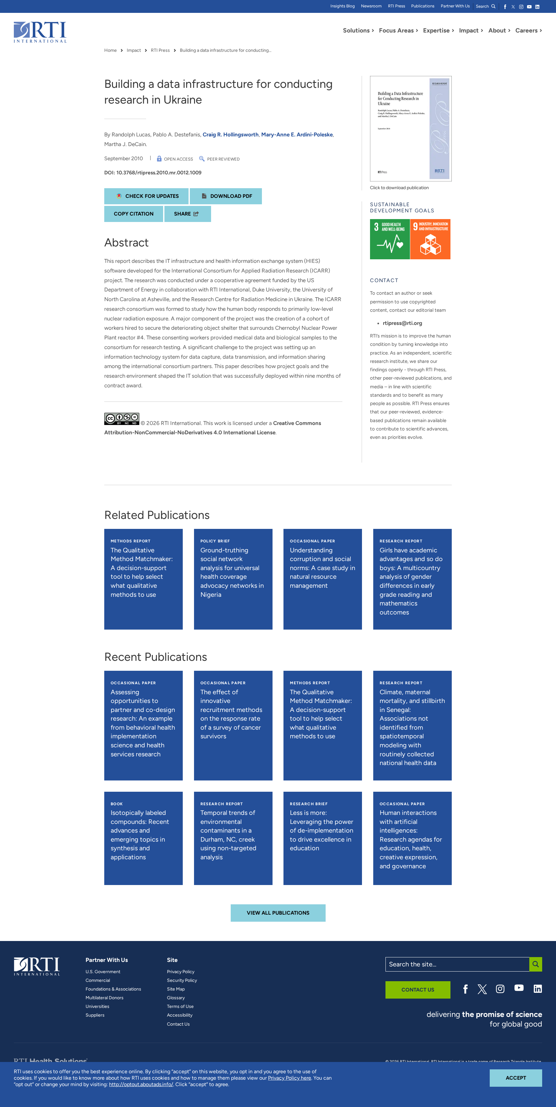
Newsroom (371, 6)
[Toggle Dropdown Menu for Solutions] (373, 30)
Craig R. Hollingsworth (231, 134)
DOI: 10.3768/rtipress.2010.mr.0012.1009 (152, 173)
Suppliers (95, 1015)
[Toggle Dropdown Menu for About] (509, 30)
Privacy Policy (180, 972)
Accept (524, 1078)
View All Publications (278, 913)
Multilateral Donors (105, 998)
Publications (422, 6)
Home (110, 50)
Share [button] (182, 214)
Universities (97, 1006)
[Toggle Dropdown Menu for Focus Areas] (417, 30)
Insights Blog (342, 6)
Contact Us (178, 1024)
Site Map (176, 989)
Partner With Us (455, 6)
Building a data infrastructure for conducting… (226, 50)
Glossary (176, 998)
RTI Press (396, 6)
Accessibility (179, 1015)
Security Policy (182, 980)
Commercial (98, 980)
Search (483, 6)
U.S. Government (103, 972)
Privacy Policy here (289, 1078)
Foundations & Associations (113, 989)
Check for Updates (151, 196)
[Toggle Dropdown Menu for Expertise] (453, 30)
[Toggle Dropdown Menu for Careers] (541, 30)
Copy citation (133, 214)
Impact (134, 50)
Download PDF (230, 196)
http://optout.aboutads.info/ (141, 1084)
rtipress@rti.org (402, 323)
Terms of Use (180, 1006)
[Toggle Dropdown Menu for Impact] (482, 30)
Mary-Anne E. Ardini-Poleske (297, 134)
